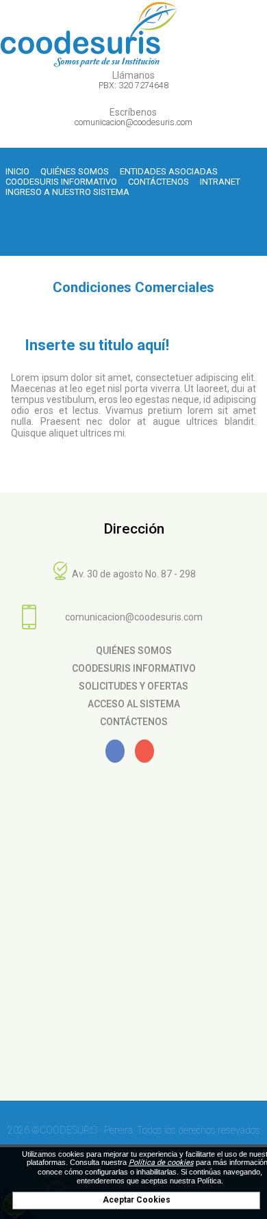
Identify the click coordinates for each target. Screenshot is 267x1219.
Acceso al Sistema (134, 703)
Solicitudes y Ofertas (133, 686)
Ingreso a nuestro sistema (67, 192)
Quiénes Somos (74, 171)
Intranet (220, 181)
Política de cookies (161, 1162)
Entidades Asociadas (169, 171)
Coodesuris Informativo (61, 181)
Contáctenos (158, 181)
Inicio (17, 171)
